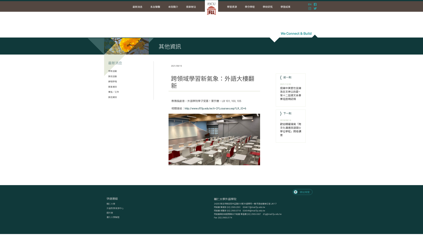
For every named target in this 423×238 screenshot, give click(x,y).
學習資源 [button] (232, 6)
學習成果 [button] (285, 6)
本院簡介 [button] (173, 6)
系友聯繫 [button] (155, 6)
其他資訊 (112, 97)
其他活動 (112, 76)
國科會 (110, 213)
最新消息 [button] (137, 6)
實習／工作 (113, 92)
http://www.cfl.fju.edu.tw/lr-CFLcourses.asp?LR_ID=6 (215, 108)
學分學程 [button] (250, 6)
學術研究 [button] (268, 6)
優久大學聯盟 (113, 217)
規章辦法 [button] (191, 6)
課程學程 (112, 81)
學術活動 (112, 71)
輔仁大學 (111, 204)
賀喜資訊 (112, 87)
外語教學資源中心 (115, 208)
